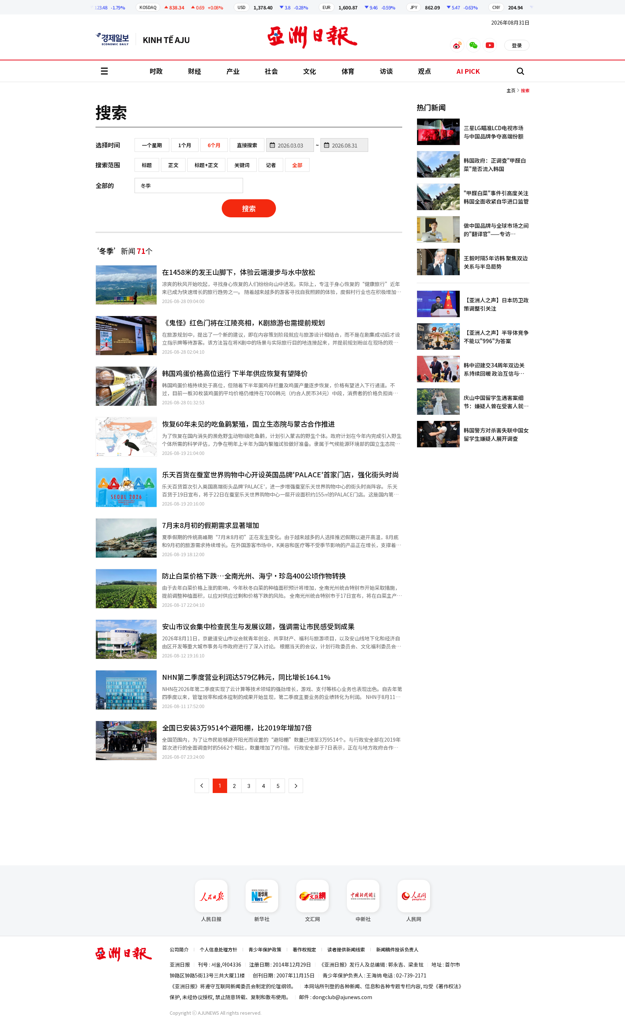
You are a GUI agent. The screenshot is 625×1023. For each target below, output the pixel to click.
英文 (115, 39)
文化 (309, 71)
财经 (194, 71)
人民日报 (211, 918)
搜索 (249, 208)
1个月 (184, 145)
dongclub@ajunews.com (342, 997)
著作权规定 (304, 949)
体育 (347, 71)
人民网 (413, 918)
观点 (424, 71)
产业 (232, 71)
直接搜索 (247, 145)
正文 (173, 165)
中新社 (363, 918)
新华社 (261, 918)
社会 (271, 71)
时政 (156, 71)
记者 (271, 165)
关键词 (242, 165)
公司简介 (179, 949)
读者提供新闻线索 (346, 949)
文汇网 (312, 918)
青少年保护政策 (264, 949)
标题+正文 (206, 165)
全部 (297, 165)
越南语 (169, 39)
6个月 (214, 145)
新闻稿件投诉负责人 (397, 949)
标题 (147, 165)
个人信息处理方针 (218, 949)
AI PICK (468, 71)
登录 (517, 45)
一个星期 (152, 145)
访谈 (386, 71)
